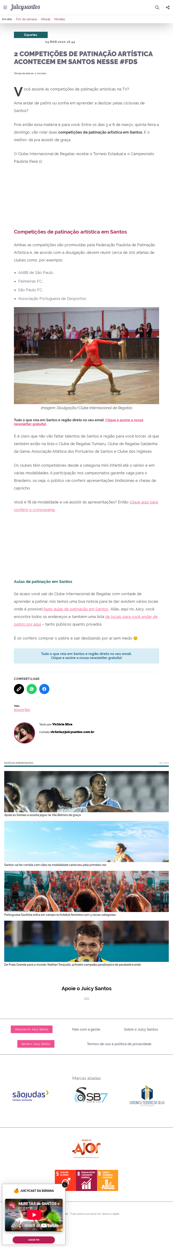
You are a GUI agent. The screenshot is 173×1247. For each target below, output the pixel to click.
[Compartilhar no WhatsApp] (32, 689)
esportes (22, 709)
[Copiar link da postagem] (19, 689)
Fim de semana (26, 19)
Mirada (45, 19)
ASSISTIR (33, 1240)
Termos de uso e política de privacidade (119, 1044)
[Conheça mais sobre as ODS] (86, 1180)
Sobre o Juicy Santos (141, 1029)
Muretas (59, 19)
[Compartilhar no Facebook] (44, 689)
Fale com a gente (86, 1029)
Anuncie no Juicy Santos (31, 1029)
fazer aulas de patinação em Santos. (75, 609)
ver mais (164, 762)
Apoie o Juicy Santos (36, 1044)
